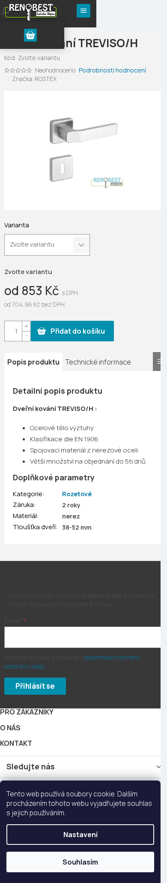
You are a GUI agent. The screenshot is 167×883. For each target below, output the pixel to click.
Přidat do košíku (78, 331)
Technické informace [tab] (98, 362)
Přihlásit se (35, 686)
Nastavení (80, 834)
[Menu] (83, 10)
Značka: (34, 79)
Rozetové (77, 494)
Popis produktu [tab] (33, 362)
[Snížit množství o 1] (26, 336)
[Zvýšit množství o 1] (26, 326)
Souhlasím (80, 862)
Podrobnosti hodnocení (112, 70)
